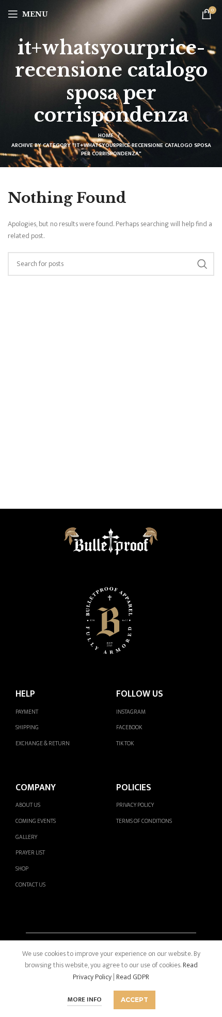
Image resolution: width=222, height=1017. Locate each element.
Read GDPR (132, 977)
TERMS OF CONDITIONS (144, 821)
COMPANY (35, 787)
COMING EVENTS (35, 821)
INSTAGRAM (131, 712)
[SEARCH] (202, 264)
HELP (25, 693)
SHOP (21, 869)
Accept (134, 1000)
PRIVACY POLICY (135, 805)
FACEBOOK (129, 727)
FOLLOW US (139, 693)
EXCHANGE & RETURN (42, 743)
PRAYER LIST (30, 853)
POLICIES (133, 787)
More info (84, 999)
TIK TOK (125, 743)
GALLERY (26, 837)
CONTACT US (30, 885)
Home (106, 135)
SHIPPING (27, 727)
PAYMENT (26, 712)
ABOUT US (27, 805)
